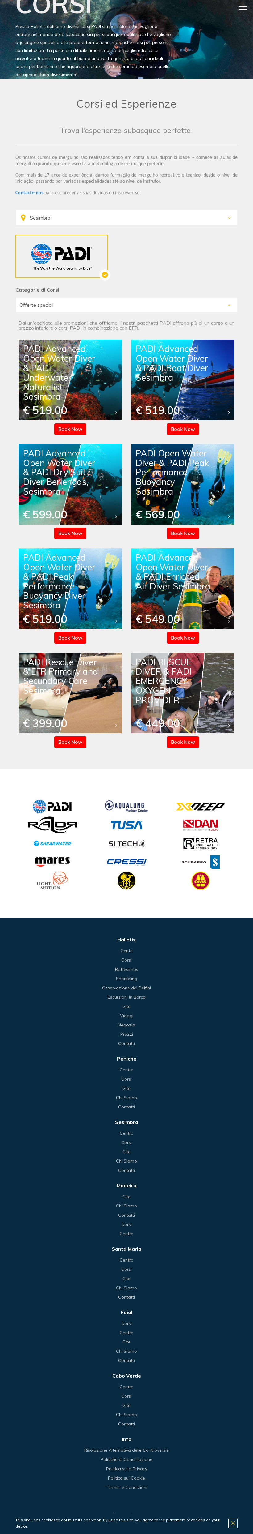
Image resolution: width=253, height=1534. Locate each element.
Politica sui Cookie (126, 1478)
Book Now (70, 429)
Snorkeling (126, 978)
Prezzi (126, 1034)
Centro (127, 1070)
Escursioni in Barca (127, 997)
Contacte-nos (29, 193)
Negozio (126, 1025)
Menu (243, 9)
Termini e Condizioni (126, 1487)
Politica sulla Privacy (126, 1469)
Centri (127, 950)
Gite (126, 1006)
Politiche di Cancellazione (126, 1459)
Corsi (126, 960)
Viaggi (126, 1015)
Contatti (126, 1043)
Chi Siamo (126, 1097)
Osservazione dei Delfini (126, 988)
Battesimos (126, 969)
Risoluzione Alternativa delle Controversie (126, 1450)
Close (233, 1523)
